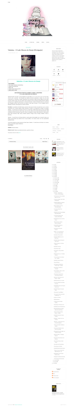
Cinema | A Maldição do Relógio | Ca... (27, 168)
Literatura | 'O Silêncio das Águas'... (14, 161)
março (55, 191)
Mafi (54, 373)
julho (55, 185)
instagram (58, 71)
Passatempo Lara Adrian (58, 346)
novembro (56, 179)
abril (55, 189)
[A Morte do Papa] (53, 91)
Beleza (47, 42)
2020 (54, 166)
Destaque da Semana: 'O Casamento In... (41, 161)
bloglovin (58, 75)
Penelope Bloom (57, 87)
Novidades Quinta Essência (58, 260)
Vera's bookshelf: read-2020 (61, 82)
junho (55, 186)
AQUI (20, 132)
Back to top (63, 404)
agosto (55, 183)
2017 (54, 170)
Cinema (37, 42)
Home (26, 42)
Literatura (31, 42)
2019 (54, 167)
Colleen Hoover (57, 96)
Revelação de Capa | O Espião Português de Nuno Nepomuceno (60, 154)
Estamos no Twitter (57, 297)
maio (55, 188)
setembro (56, 182)
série (57, 132)
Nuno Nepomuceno (57, 91)
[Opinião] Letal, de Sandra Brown (59, 306)
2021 (54, 164)
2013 (54, 176)
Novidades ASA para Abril (58, 234)
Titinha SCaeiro (55, 375)
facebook (54, 71)
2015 (54, 173)
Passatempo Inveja (57, 248)
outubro (55, 180)
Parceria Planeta (56, 262)
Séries (43, 42)
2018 (54, 169)
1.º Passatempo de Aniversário (59, 358)
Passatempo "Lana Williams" (58, 292)
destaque (62, 128)
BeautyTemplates (18, 404)
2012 (54, 363)
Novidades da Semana (56, 128)
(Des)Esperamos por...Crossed (59, 280)
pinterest (54, 75)
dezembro (56, 177)
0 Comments (10, 138)
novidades (59, 130)
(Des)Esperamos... (57, 299)
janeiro (55, 361)
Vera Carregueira (56, 377)
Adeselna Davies (56, 371)
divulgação (28, 47)
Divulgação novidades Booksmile (59, 356)
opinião (54, 132)
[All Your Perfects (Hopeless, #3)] (53, 96)
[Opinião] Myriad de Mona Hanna (59, 348)
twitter (63, 71)
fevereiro (55, 360)
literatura (54, 130)
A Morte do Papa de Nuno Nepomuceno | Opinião (60, 149)
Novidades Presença (57, 246)
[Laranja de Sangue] (53, 100)
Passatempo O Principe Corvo (59, 304)
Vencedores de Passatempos (59, 344)
